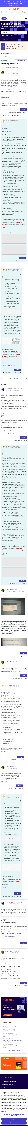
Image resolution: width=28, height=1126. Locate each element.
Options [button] (5, 56)
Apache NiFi (8, 67)
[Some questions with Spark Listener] (26, 378)
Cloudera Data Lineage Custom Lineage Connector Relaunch (13, 1035)
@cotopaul (20, 401)
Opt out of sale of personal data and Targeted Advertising (14, 1115)
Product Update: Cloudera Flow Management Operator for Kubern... (12, 1041)
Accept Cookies (14, 1122)
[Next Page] (17, 992)
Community (4, 12)
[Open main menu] (26, 18)
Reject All (14, 1119)
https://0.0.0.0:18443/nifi (7, 86)
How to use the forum (9, 433)
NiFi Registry (15, 67)
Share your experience (12, 44)
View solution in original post (8, 232)
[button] (25, 76)
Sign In (4, 18)
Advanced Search (5, 39)
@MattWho (15, 401)
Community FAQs (7, 1084)
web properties (15, 331)
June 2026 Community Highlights (10, 1030)
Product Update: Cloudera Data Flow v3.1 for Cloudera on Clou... (14, 1046)
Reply (23, 109)
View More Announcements (14, 1050)
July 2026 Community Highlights (9, 1026)
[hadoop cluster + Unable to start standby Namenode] (1, 378)
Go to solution (21, 60)
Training (12, 12)
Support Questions (7, 53)
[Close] (26, 1090)
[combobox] (14, 35)
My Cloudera (5, 1088)
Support (24, 12)
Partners (18, 12)
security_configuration (19, 140)
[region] (14, 1107)
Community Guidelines (9, 430)
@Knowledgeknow (8, 128)
